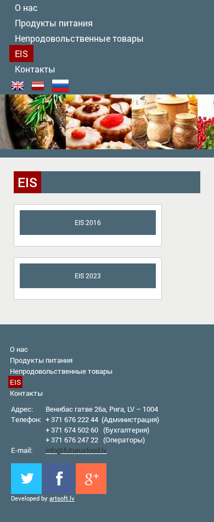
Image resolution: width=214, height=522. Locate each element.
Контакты (35, 69)
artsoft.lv (62, 498)
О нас (19, 349)
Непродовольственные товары (79, 38)
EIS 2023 (88, 275)
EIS (21, 53)
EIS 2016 (88, 222)
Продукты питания (54, 23)
